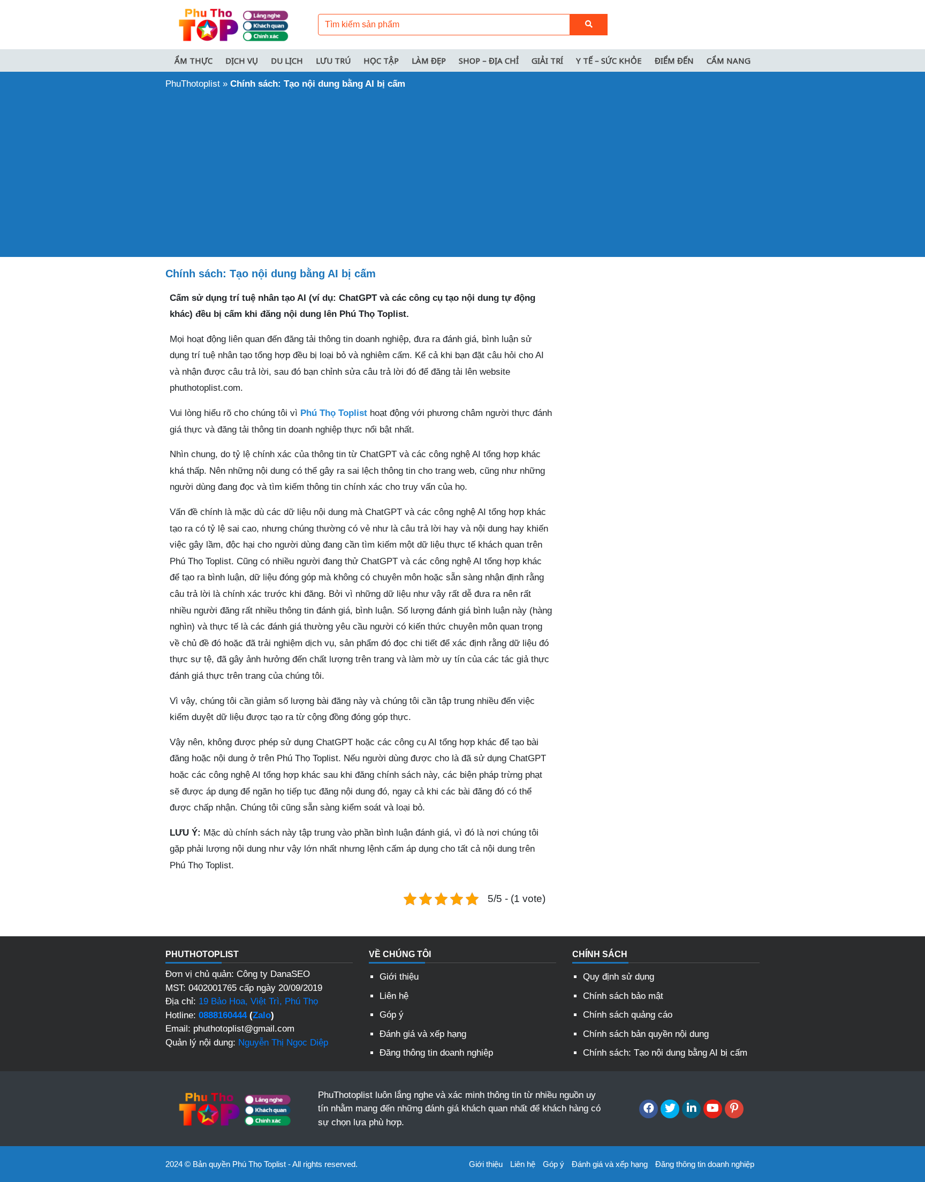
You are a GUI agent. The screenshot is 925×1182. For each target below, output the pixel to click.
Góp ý (392, 1015)
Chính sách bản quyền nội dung (646, 1034)
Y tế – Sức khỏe (609, 60)
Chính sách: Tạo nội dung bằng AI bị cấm (665, 1053)
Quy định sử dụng (618, 977)
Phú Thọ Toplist (333, 413)
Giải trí (547, 60)
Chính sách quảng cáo (627, 1015)
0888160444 (223, 1015)
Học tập (381, 60)
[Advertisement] (462, 171)
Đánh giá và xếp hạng (423, 1034)
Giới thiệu (399, 977)
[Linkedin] (691, 1109)
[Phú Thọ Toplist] (232, 24)
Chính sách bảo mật (623, 996)
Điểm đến (674, 60)
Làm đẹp (429, 60)
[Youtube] (712, 1109)
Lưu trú (333, 60)
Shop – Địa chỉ (489, 60)
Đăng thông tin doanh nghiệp (436, 1053)
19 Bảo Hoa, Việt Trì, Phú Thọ (258, 1001)
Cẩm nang (728, 60)
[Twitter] (670, 1109)
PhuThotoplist (192, 84)
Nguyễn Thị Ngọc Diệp (283, 1042)
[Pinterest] (734, 1109)
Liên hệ (394, 996)
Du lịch (287, 60)
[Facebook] (648, 1109)
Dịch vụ (241, 60)
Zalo (262, 1015)
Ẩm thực (194, 60)
